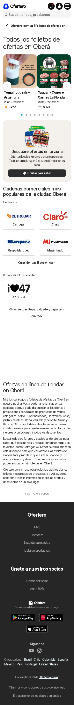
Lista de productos (37, 550)
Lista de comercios (37, 542)
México (9, 664)
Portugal (31, 664)
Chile (37, 659)
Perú (20, 664)
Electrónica (54, 416)
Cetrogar (29, 447)
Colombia (49, 659)
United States (48, 664)
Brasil (27, 659)
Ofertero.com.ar (48, 677)
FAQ (37, 527)
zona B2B (37, 589)
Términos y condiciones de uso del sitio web (37, 687)
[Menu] (67, 6)
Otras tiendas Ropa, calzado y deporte (35, 309)
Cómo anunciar (36, 581)
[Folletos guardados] (51, 6)
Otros (17, 424)
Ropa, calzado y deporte (41, 420)
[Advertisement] (37, 346)
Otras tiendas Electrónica (35, 262)
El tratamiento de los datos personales (37, 695)
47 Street (42, 447)
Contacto (37, 535)
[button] (59, 6)
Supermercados (36, 416)
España (63, 659)
